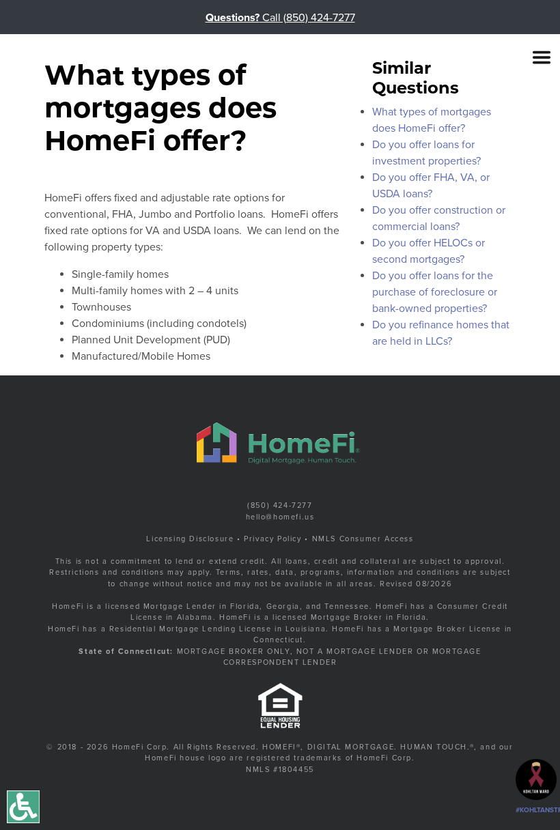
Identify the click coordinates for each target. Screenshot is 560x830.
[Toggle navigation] (541, 57)
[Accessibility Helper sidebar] (23, 806)
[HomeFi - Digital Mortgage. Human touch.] (119, 58)
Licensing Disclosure (190, 538)
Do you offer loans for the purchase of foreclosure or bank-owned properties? (434, 292)
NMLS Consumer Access (363, 538)
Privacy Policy (272, 538)
